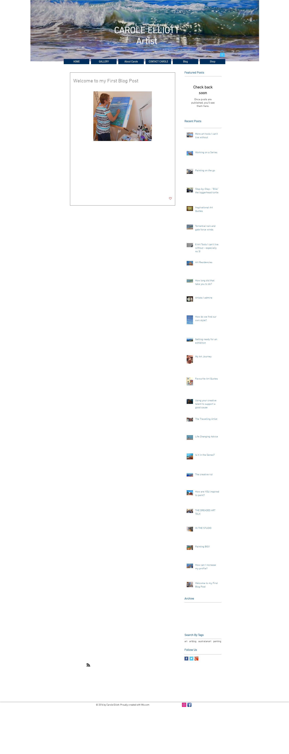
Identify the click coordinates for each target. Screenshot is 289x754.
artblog (104, 177)
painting (93, 177)
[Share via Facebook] (74, 188)
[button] (104, 61)
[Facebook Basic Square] (186, 658)
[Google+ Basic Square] (196, 658)
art (111, 177)
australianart (80, 177)
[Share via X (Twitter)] (83, 188)
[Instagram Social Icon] (184, 705)
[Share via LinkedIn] (91, 188)
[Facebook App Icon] (189, 705)
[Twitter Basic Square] (191, 658)
